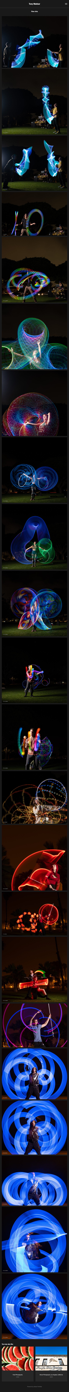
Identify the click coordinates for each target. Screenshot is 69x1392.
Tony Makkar (34, 4)
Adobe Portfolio (38, 1386)
